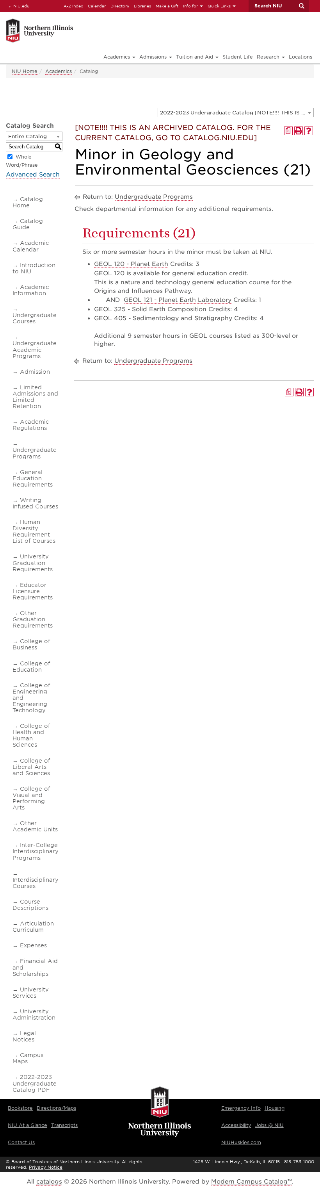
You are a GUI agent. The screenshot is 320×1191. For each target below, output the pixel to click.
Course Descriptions (30, 905)
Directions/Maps (56, 1108)
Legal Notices (24, 1036)
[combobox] (236, 112)
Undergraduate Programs (34, 453)
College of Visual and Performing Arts (31, 798)
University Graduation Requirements (32, 562)
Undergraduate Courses (34, 318)
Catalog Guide (27, 224)
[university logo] (160, 1112)
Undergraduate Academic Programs (34, 349)
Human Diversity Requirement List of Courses (33, 531)
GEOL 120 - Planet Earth (131, 263)
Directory (119, 6)
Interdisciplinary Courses (35, 883)
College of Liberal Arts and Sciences (31, 767)
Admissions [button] (153, 57)
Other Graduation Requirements (32, 619)
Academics (58, 71)
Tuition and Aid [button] (195, 57)
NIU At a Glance (27, 1125)
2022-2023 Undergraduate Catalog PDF (34, 1083)
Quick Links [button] (220, 6)
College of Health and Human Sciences (31, 735)
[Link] (86, 20)
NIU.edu (17, 5)
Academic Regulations (30, 425)
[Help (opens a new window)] (308, 131)
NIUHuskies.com (241, 1142)
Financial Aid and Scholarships (35, 967)
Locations (300, 57)
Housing (274, 1108)
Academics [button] (117, 57)
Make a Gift (167, 6)
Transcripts (64, 1125)
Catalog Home (27, 202)
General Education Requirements (32, 478)
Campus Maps (27, 1058)
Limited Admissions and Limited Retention (35, 396)
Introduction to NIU (33, 268)
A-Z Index (73, 6)
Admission (35, 372)
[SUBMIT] (301, 6)
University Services (30, 992)
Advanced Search (33, 174)
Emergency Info (241, 1108)
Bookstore (20, 1108)
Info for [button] (191, 6)
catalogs (49, 1181)
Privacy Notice (45, 1167)
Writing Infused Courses (35, 503)
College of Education (31, 666)
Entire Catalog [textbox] (27, 136)
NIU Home (24, 71)
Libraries (142, 6)
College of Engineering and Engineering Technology (31, 697)
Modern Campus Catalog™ (251, 1181)
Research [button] (269, 57)
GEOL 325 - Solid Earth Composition (150, 309)
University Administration (33, 1014)
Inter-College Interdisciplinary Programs (35, 851)
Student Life (237, 57)
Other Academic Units (35, 826)
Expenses (33, 945)
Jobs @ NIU (269, 1125)
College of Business (31, 644)
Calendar (97, 6)
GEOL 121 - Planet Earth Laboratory (177, 299)
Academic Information (30, 290)
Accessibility (236, 1125)
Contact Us (21, 1142)
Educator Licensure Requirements (32, 591)
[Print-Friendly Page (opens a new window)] (298, 131)
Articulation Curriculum (33, 926)
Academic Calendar (30, 246)
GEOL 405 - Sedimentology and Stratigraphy (163, 318)
